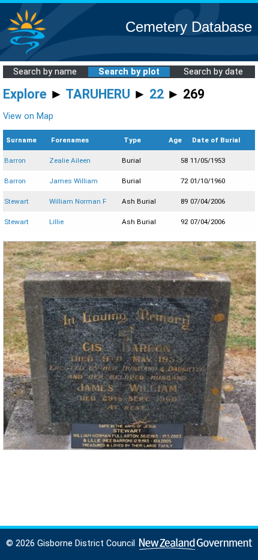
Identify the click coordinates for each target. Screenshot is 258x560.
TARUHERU (97, 94)
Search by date (213, 72)
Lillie (56, 222)
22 (156, 94)
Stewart (16, 201)
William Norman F (77, 201)
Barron (15, 160)
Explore (25, 94)
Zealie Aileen (70, 160)
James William (73, 181)
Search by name (45, 72)
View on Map (28, 116)
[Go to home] (26, 54)
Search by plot (129, 72)
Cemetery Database (188, 27)
